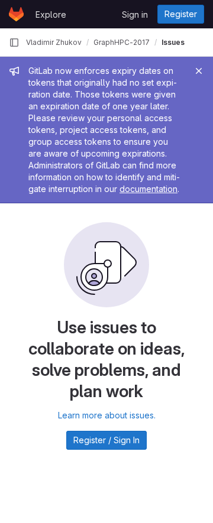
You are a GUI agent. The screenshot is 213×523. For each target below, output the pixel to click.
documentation (149, 189)
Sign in (135, 14)
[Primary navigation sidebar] (14, 42)
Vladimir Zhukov (54, 42)
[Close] (199, 71)
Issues (173, 42)
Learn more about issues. (107, 415)
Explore (51, 14)
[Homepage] (16, 14)
